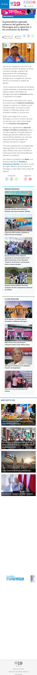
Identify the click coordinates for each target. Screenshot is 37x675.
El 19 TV (18, 666)
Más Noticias (8, 400)
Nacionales (8, 16)
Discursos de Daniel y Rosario (18, 672)
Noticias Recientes (12, 189)
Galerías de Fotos (18, 669)
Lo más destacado (12, 299)
